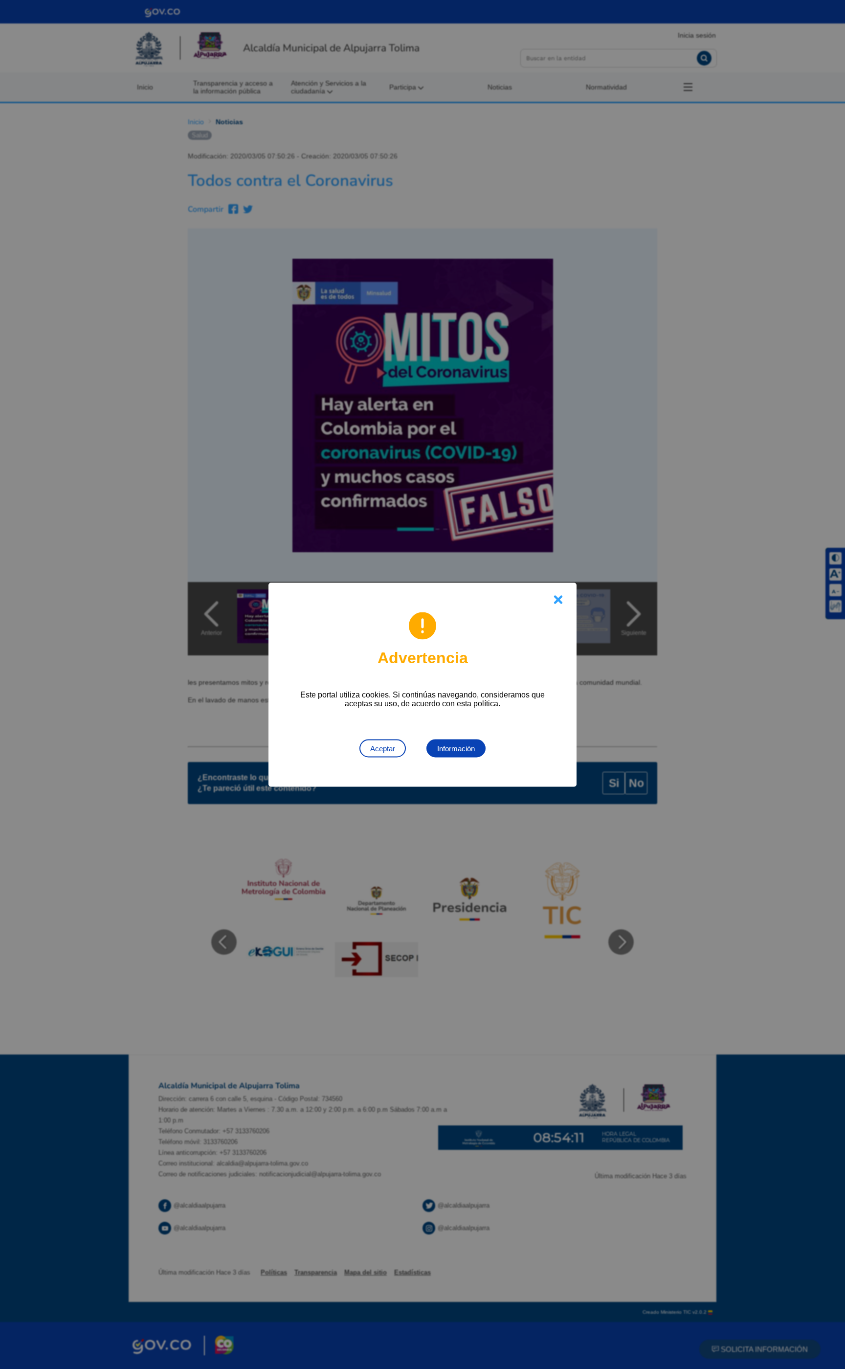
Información (456, 748)
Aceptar (382, 748)
